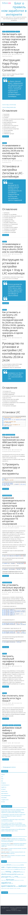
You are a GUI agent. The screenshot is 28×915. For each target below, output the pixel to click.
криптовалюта (8, 886)
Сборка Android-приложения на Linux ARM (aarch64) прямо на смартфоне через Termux (13, 442)
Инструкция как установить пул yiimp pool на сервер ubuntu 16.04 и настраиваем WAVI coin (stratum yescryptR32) (13, 840)
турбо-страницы (10, 888)
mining (8, 871)
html (2, 778)
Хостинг (17, 31)
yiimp (12, 877)
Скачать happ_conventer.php (9, 104)
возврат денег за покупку (19, 880)
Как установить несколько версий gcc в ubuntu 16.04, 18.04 (13, 587)
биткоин (10, 879)
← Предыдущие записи (8, 767)
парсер (2, 888)
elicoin (24, 867)
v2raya (6, 56)
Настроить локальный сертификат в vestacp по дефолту (13, 660)
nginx (3, 667)
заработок (6, 882)
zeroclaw (9, 162)
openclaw (5, 162)
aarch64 (3, 451)
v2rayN (8, 56)
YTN (16, 877)
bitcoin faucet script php (15, 865)
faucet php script (11, 869)
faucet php (6, 869)
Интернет (11, 725)
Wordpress (3, 783)
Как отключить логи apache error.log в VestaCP (13, 698)
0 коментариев (16, 54)
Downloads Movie (5, 843)
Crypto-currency (12, 867)
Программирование (10, 31)
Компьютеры (4, 791)
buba (10, 54)
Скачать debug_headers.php (9, 107)
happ (3, 56)
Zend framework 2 (5, 785)
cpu (5, 867)
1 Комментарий (16, 742)
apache (3, 704)
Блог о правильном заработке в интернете (14, 8)
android (7, 451)
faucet (2, 869)
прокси (5, 888)
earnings (20, 867)
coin (3, 867)
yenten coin (20, 874)
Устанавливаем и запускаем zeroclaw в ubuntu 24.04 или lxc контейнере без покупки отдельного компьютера (13, 152)
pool (18, 872)
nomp (12, 871)
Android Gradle (12, 451)
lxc (2, 162)
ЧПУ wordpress (23, 877)
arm (3, 434)
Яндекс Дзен (3, 880)
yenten (14, 874)
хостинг (14, 888)
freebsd (16, 869)
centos (22, 865)
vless (11, 56)
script (24, 871)
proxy (21, 871)
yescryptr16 (6, 877)
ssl (5, 667)
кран (12, 883)
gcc (3, 594)
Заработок (5, 725)
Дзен (19, 877)
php (3, 31)
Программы (4, 797)
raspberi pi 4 (12, 527)
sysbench (17, 527)
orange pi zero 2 (7, 527)
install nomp (21, 869)
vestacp (7, 667)
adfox (2, 865)
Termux (18, 451)
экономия (18, 888)
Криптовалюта (17, 725)
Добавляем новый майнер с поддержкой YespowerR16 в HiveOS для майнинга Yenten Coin (14, 734)
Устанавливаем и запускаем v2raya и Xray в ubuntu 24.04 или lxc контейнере (12, 248)
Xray (9, 255)
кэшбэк (17, 886)
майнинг (23, 886)
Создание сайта (5, 799)
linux (5, 594)
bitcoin (9, 865)
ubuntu (3, 255)
